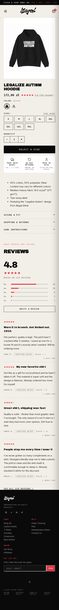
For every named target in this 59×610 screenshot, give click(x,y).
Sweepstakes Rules (40, 530)
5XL (30, 126)
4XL (19, 126)
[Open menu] (5, 11)
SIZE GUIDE (49, 113)
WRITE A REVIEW (29, 309)
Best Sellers (9, 539)
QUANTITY (9, 134)
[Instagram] (6, 512)
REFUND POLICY (6, 593)
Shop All (7, 523)
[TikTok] (11, 512)
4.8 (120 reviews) (44, 95)
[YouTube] (16, 512)
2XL (51, 119)
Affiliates (8, 552)
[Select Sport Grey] (14, 106)
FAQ (33, 526)
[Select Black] (7, 106)
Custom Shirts (10, 526)
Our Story (8, 549)
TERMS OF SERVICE (33, 593)
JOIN (50, 568)
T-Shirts (7, 530)
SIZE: (7, 113)
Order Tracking (38, 523)
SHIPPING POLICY (19, 593)
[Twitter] (22, 512)
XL (40, 119)
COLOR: (12, 101)
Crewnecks (9, 536)
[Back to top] (29, 582)
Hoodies (8, 533)
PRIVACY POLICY (47, 593)
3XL (8, 126)
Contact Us (36, 533)
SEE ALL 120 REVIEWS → (19, 489)
